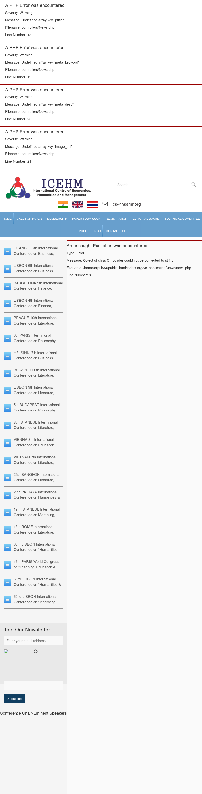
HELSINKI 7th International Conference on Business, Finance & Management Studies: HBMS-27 (35, 360)
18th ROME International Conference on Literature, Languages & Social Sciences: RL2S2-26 (38, 534)
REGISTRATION (116, 218)
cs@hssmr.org (126, 204)
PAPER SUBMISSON (86, 218)
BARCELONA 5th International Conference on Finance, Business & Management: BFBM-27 (38, 290)
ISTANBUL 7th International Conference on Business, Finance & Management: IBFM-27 (36, 256)
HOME (7, 218)
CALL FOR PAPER (29, 218)
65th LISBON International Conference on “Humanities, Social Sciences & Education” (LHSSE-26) (37, 552)
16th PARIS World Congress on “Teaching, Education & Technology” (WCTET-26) (36, 567)
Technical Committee (182, 218)
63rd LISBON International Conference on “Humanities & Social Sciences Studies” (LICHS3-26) (37, 587)
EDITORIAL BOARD (146, 218)
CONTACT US (115, 231)
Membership (57, 218)
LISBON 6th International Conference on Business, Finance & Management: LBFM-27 (34, 273)
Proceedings (90, 231)
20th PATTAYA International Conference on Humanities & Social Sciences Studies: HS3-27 (38, 499)
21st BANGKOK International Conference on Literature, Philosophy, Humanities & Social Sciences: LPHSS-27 (37, 482)
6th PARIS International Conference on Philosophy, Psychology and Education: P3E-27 (35, 343)
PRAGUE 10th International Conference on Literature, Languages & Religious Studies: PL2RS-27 (35, 325)
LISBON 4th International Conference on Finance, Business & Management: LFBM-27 (34, 308)
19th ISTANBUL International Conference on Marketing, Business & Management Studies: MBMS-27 (37, 517)
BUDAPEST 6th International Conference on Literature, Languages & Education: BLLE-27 (37, 377)
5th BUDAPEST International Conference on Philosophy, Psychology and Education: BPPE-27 (37, 412)
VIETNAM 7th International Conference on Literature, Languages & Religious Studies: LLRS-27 (35, 465)
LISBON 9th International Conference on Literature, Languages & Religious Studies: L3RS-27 (34, 395)
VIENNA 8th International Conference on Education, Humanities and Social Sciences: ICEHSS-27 (34, 447)
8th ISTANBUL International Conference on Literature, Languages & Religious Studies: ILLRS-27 (36, 430)
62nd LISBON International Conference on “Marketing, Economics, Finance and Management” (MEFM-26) (35, 604)
